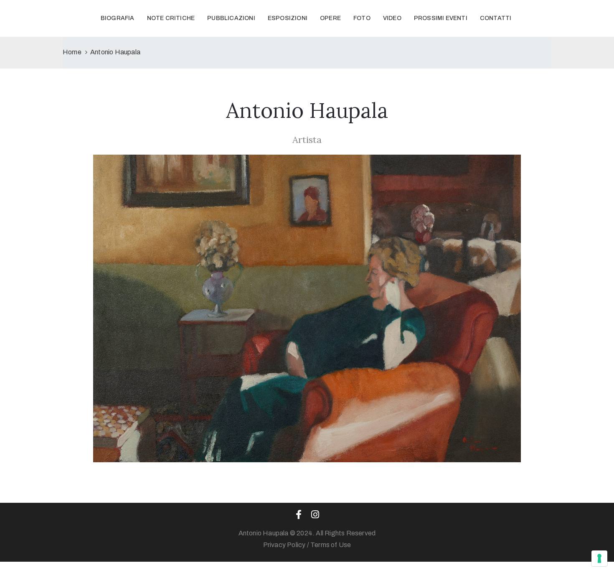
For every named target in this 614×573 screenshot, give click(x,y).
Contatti (496, 18)
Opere (330, 18)
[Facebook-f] (298, 514)
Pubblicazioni (231, 18)
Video (392, 18)
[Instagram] (315, 514)
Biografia (117, 18)
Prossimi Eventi (440, 18)
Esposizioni (287, 18)
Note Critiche (171, 18)
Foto (361, 18)
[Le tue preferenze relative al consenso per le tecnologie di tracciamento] (599, 558)
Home (72, 52)
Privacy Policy (284, 544)
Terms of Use (330, 544)
